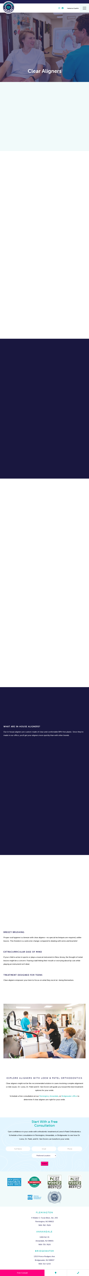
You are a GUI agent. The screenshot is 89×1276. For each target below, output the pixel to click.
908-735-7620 (44, 1244)
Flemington (44, 1096)
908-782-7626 (44, 1225)
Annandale (54, 1096)
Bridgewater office (69, 1096)
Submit (44, 1163)
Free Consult (22, 1273)
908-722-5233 (44, 1264)
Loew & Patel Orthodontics (18, 129)
